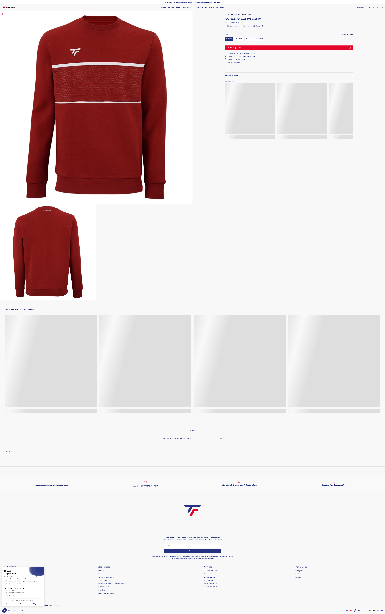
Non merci (9, 604)
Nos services (104, 567)
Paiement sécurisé (104, 574)
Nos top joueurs (209, 577)
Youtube (298, 574)
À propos (208, 567)
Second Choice (207, 7)
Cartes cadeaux (104, 580)
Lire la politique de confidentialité (13, 584)
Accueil (227, 15)
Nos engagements (210, 584)
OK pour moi (37, 604)
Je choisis (23, 604)
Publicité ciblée (10, 596)
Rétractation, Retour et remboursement (112, 584)
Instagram (299, 571)
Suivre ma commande (106, 577)
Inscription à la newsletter (107, 593)
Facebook (298, 577)
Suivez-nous (301, 567)
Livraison (101, 571)
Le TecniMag (208, 580)
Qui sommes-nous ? (211, 571)
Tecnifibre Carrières (211, 587)
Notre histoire (208, 574)
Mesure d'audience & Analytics (14, 594)
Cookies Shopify (10, 590)
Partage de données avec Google (15, 592)
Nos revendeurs (103, 587)
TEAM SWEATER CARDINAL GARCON (241, 15)
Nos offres (102, 590)
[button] (4, 610)
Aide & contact (9, 567)
